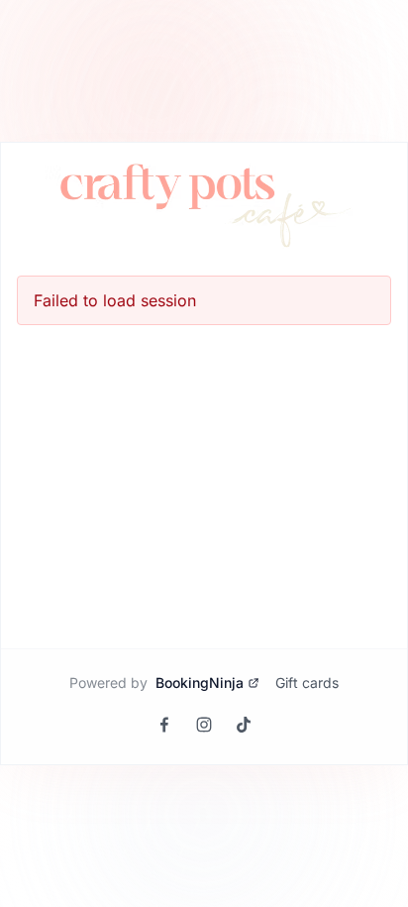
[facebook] (164, 724)
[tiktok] (243, 724)
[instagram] (204, 724)
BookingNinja (199, 682)
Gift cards (307, 682)
